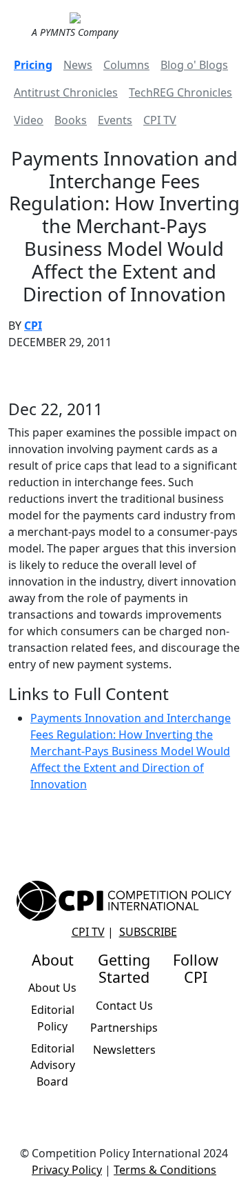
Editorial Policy (52, 1018)
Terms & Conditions (165, 1169)
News (77, 64)
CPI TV (159, 120)
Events (115, 120)
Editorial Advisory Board (52, 1065)
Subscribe (148, 931)
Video (28, 120)
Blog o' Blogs (194, 64)
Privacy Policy (67, 1169)
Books (70, 120)
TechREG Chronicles (180, 92)
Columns (126, 64)
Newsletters (124, 1049)
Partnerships (124, 1027)
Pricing (33, 64)
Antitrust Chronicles (66, 92)
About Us (52, 987)
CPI (33, 325)
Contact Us (124, 1005)
